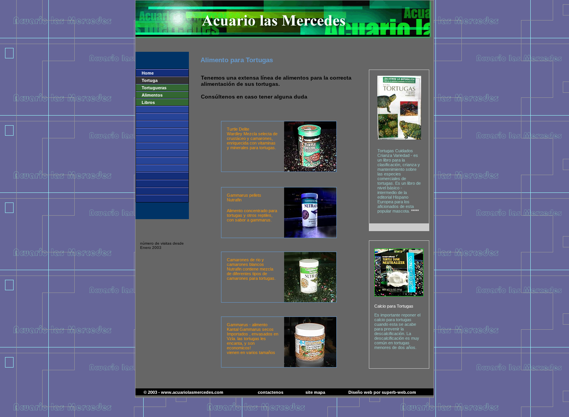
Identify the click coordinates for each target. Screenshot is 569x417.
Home (145, 73)
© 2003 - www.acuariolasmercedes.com (183, 392)
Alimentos (152, 95)
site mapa (315, 392)
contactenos (270, 392)
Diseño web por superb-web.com (382, 392)
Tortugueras (154, 87)
